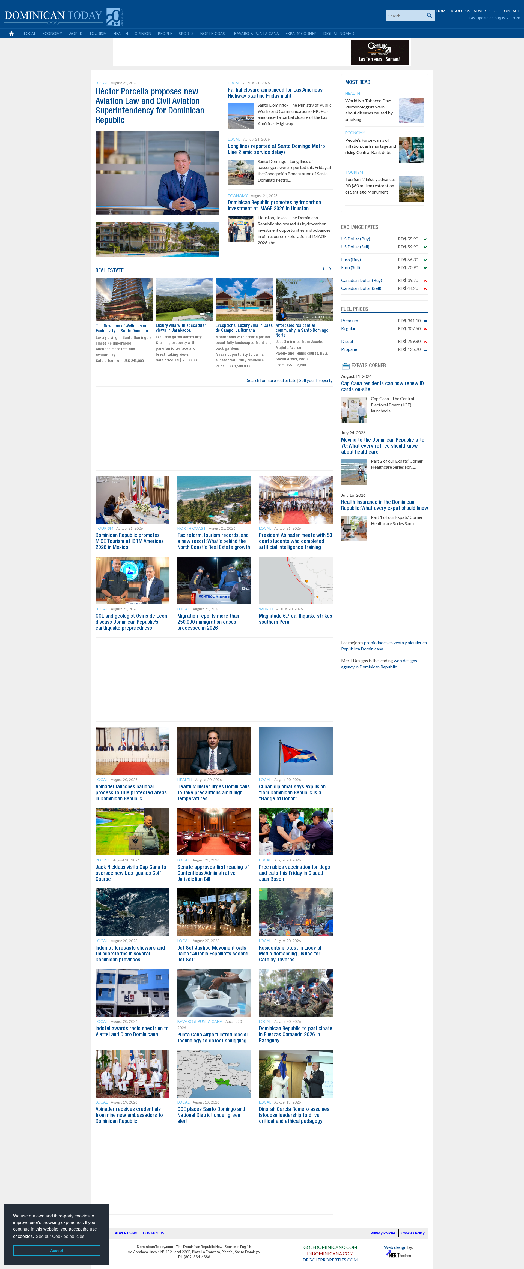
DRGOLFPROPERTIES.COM (330, 1259)
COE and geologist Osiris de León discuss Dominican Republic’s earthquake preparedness (131, 622)
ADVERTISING (486, 10)
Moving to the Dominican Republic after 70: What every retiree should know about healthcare (383, 446)
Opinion (143, 33)
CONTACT (511, 10)
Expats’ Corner (301, 33)
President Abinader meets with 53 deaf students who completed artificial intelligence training (295, 541)
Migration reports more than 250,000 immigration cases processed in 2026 (208, 622)
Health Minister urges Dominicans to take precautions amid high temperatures (213, 793)
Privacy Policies (383, 1233)
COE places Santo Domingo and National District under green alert (211, 1115)
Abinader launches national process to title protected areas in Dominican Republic (131, 793)
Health (120, 33)
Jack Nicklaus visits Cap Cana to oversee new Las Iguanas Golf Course (131, 873)
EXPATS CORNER (369, 365)
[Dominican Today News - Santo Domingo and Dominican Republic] (63, 16)
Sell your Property (316, 380)
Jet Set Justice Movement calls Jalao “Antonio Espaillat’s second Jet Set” (212, 954)
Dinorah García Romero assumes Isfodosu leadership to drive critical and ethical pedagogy (294, 1115)
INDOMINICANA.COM (330, 1253)
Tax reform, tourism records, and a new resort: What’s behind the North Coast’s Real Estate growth (213, 541)
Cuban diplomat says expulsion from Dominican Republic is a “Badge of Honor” (292, 793)
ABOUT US (460, 10)
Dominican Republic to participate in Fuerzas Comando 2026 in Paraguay (295, 1034)
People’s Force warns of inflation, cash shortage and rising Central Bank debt (370, 146)
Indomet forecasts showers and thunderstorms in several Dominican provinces (130, 954)
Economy (52, 33)
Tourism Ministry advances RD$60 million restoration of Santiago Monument (370, 185)
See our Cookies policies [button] (60, 1236)
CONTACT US (153, 1233)
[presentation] (323, 268)
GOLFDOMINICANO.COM (330, 1247)
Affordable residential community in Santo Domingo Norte (292, 330)
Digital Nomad (338, 33)
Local (30, 33)
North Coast (213, 33)
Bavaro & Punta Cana (256, 33)
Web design (395, 1247)
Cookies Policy (413, 1233)
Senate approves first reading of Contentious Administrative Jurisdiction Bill (213, 873)
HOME (442, 10)
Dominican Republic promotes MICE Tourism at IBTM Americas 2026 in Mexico (130, 541)
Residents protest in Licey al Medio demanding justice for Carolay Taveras (290, 954)
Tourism (98, 33)
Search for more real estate (271, 380)
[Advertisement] (214, 52)
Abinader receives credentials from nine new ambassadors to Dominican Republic (129, 1115)
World (76, 33)
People (165, 33)
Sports (186, 33)
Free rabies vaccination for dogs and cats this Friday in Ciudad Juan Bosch (294, 873)
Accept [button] (56, 1250)
